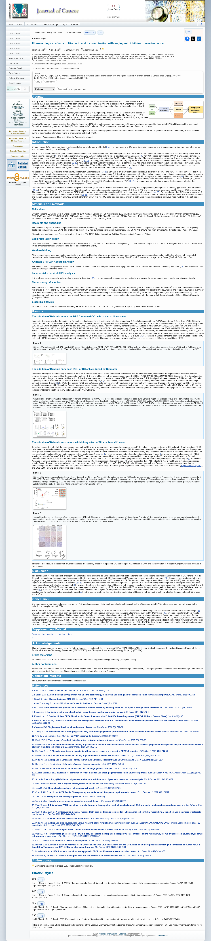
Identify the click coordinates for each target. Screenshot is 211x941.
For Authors (32, 24)
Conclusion (18, 115)
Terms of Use (162, 936)
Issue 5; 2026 (14, 48)
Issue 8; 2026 (14, 33)
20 (130, 181)
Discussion (18, 113)
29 (77, 583)
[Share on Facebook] (187, 39)
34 (199, 610)
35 (165, 613)
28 (166, 578)
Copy (38, 82)
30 (81, 583)
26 (86, 194)
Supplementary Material (18, 119)
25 (158, 192)
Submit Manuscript (49, 24)
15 (76, 163)
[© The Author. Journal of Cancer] (176, 109)
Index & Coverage (16, 78)
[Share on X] (193, 39)
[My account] (201, 24)
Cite (100, 32)
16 (130, 167)
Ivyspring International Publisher (112, 934)
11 (73, 163)
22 (34, 190)
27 (93, 278)
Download (62, 89)
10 (88, 160)
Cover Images (14, 73)
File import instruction (77, 89)
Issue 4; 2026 (14, 53)
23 (37, 190)
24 (154, 192)
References (18, 125)
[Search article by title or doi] (25, 89)
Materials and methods (18, 107)
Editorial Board (15, 68)
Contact (74, 24)
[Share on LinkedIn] (199, 39)
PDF (189, 32)
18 (106, 172)
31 (74, 585)
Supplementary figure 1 (191, 465)
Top (18, 101)
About (20, 24)
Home (10, 24)
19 (182, 176)
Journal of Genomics (18, 151)
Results (18, 111)
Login (64, 24)
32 (40, 589)
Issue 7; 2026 (14, 38)
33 (81, 592)
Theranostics (18, 146)
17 (102, 172)
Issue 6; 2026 (14, 43)
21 (134, 181)
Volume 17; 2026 (16, 58)
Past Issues (13, 63)
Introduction (18, 104)
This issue (89, 32)
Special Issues (15, 83)
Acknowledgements (18, 122)
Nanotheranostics (17, 156)
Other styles (49, 82)
